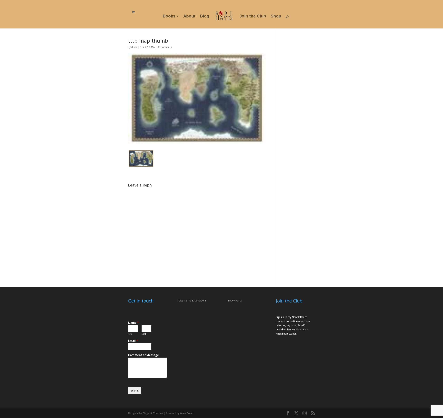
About (189, 16)
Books (169, 16)
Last (144, 333)
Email (133, 341)
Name (133, 322)
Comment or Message (143, 355)
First (130, 333)
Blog (204, 16)
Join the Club (252, 16)
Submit (135, 390)
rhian (134, 47)
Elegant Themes (153, 413)
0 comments (164, 47)
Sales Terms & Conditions (191, 300)
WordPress (186, 413)
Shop (276, 16)
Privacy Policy (234, 300)
